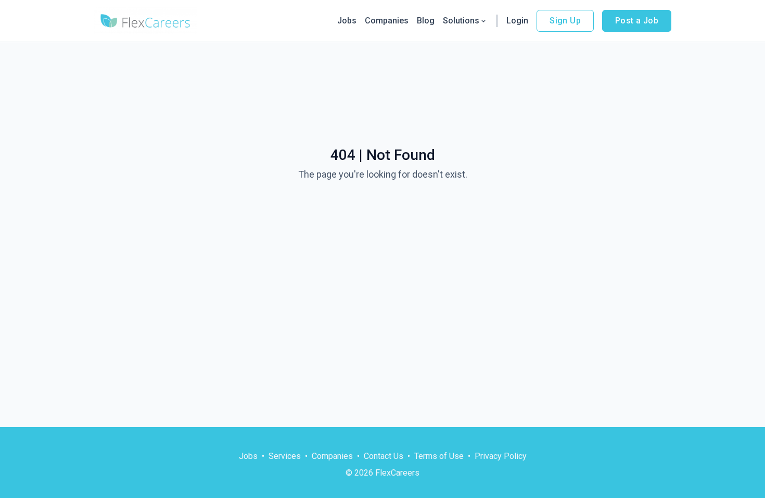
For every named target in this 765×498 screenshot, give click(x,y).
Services (285, 456)
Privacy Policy (501, 456)
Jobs (346, 21)
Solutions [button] (461, 21)
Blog (426, 21)
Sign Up (565, 21)
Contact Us (383, 456)
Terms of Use (439, 456)
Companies (387, 21)
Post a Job (636, 21)
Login (517, 21)
